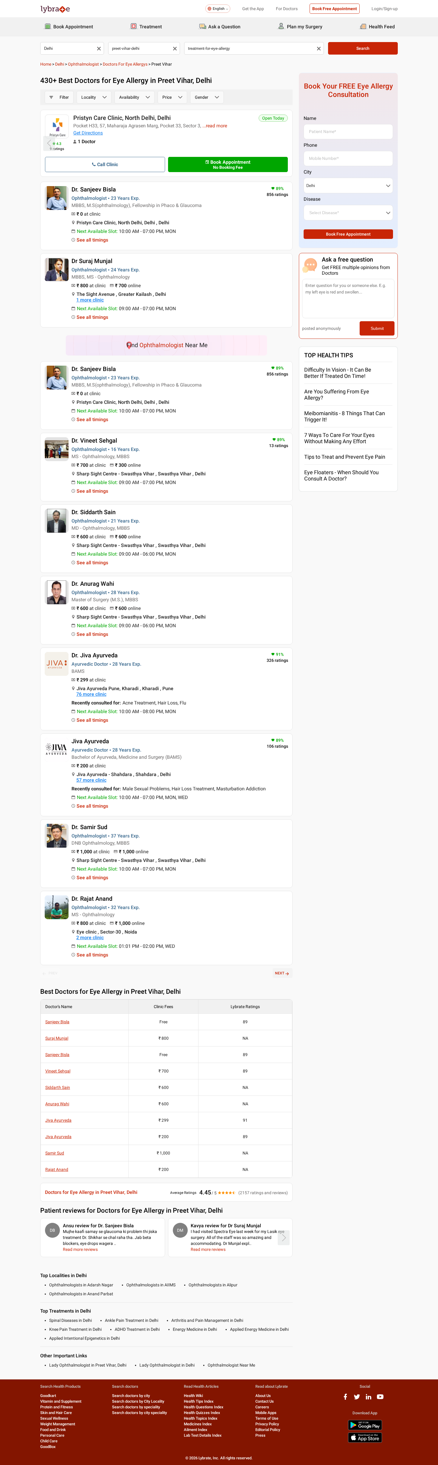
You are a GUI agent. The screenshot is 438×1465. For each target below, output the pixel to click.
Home (45, 64)
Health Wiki (193, 1395)
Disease (312, 199)
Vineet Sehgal (57, 1071)
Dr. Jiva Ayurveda (95, 655)
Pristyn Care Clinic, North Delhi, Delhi (122, 117)
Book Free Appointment (334, 8)
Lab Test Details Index (203, 1435)
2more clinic (90, 937)
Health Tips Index (199, 1401)
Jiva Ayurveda (90, 741)
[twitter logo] (357, 1399)
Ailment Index (195, 1429)
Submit (377, 328)
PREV (53, 973)
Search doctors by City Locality (138, 1401)
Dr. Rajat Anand (92, 898)
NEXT (279, 973)
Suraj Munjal (56, 1038)
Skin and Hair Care (56, 1412)
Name (310, 118)
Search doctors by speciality (136, 1407)
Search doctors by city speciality (139, 1412)
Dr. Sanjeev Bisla (94, 189)
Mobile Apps (266, 1412)
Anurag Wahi (57, 1103)
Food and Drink (53, 1429)
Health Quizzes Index (202, 1412)
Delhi (59, 64)
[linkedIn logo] (368, 1399)
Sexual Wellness (54, 1418)
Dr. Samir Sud (89, 827)
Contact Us (264, 1401)
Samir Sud (54, 1153)
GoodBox (48, 1446)
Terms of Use (266, 1418)
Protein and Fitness (56, 1407)
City (308, 172)
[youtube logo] (380, 1399)
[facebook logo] (345, 1399)
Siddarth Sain (57, 1087)
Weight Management (57, 1424)
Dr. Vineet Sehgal (94, 440)
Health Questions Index (203, 1407)
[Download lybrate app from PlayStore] (365, 1429)
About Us (263, 1395)
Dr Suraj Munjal (92, 261)
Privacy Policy (267, 1424)
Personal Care (52, 1435)
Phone (310, 145)
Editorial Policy (267, 1429)
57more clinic (91, 780)
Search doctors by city (131, 1395)
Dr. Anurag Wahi (93, 583)
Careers (262, 1407)
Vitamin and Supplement (60, 1401)
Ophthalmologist (83, 64)
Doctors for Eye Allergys (125, 64)
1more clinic (90, 300)
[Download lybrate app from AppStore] (365, 1441)
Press (260, 1435)
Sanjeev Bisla (57, 1021)
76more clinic (91, 694)
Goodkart (48, 1395)
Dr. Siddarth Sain (94, 512)
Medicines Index (198, 1424)
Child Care (49, 1441)
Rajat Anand (56, 1169)
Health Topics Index (201, 1418)
